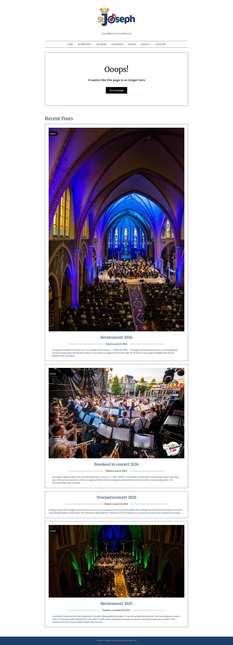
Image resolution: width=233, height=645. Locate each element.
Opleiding (101, 44)
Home (70, 44)
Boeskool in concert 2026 (116, 464)
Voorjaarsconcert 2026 (116, 497)
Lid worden (117, 44)
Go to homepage (116, 90)
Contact (145, 44)
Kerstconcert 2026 (116, 337)
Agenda (132, 44)
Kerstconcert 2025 (116, 603)
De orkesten (84, 44)
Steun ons (160, 44)
